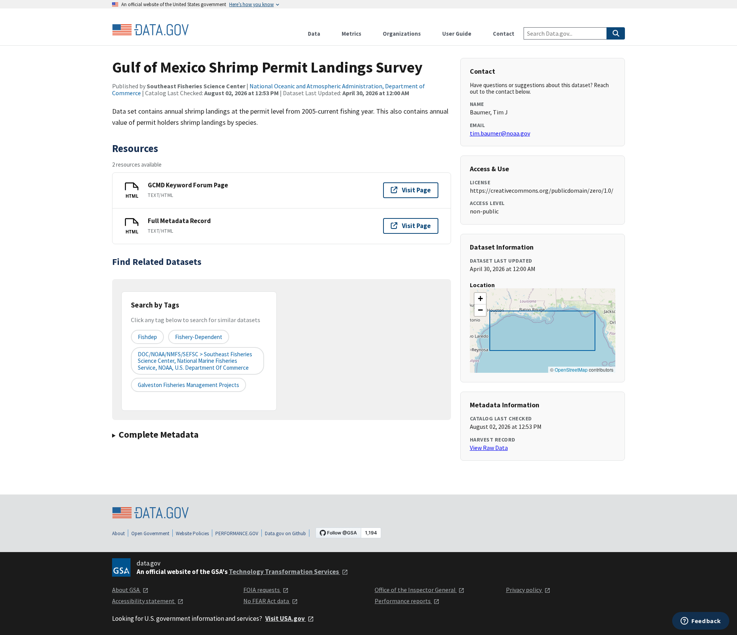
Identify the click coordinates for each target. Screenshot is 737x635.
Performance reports (403, 601)
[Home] (150, 30)
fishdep (147, 337)
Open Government (150, 533)
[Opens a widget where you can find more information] (700, 621)
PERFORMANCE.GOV (236, 533)
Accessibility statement (144, 601)
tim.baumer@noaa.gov (500, 133)
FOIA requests (262, 590)
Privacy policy (524, 590)
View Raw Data (489, 447)
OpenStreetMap (571, 369)
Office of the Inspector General (416, 590)
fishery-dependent (198, 337)
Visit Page (416, 190)
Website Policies (192, 533)
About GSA (126, 590)
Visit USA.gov (285, 618)
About (118, 533)
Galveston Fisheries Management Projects (188, 385)
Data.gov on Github (285, 533)
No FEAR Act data (266, 601)
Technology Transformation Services (284, 571)
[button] (480, 298)
